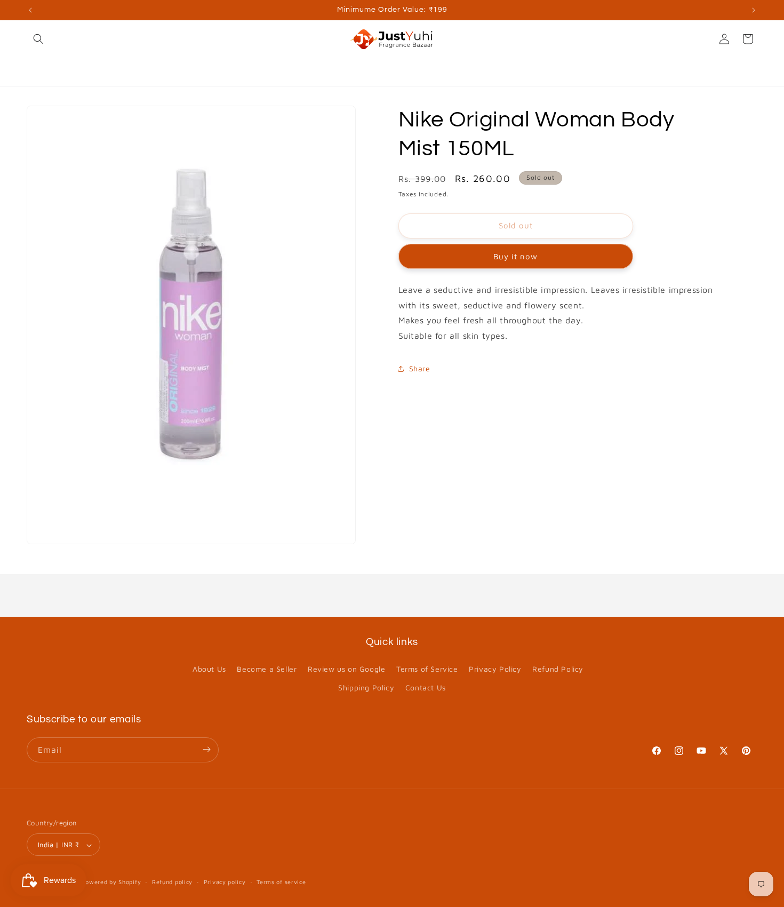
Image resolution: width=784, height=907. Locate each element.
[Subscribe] (206, 749)
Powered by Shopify (111, 882)
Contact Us (425, 688)
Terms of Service (427, 668)
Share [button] (419, 368)
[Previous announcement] (30, 10)
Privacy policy (225, 881)
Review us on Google (346, 668)
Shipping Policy (366, 688)
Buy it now (515, 256)
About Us (209, 668)
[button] (38, 39)
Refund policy (172, 881)
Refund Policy (557, 668)
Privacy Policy (495, 668)
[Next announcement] (753, 10)
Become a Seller (267, 668)
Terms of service (281, 881)
